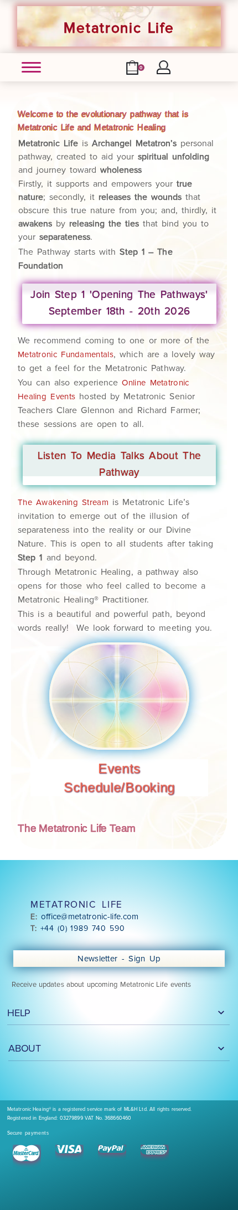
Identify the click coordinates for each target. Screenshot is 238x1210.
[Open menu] (31, 67)
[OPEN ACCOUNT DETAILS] (163, 67)
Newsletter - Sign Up (120, 959)
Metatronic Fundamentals (65, 354)
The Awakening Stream (63, 502)
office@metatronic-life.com (90, 916)
